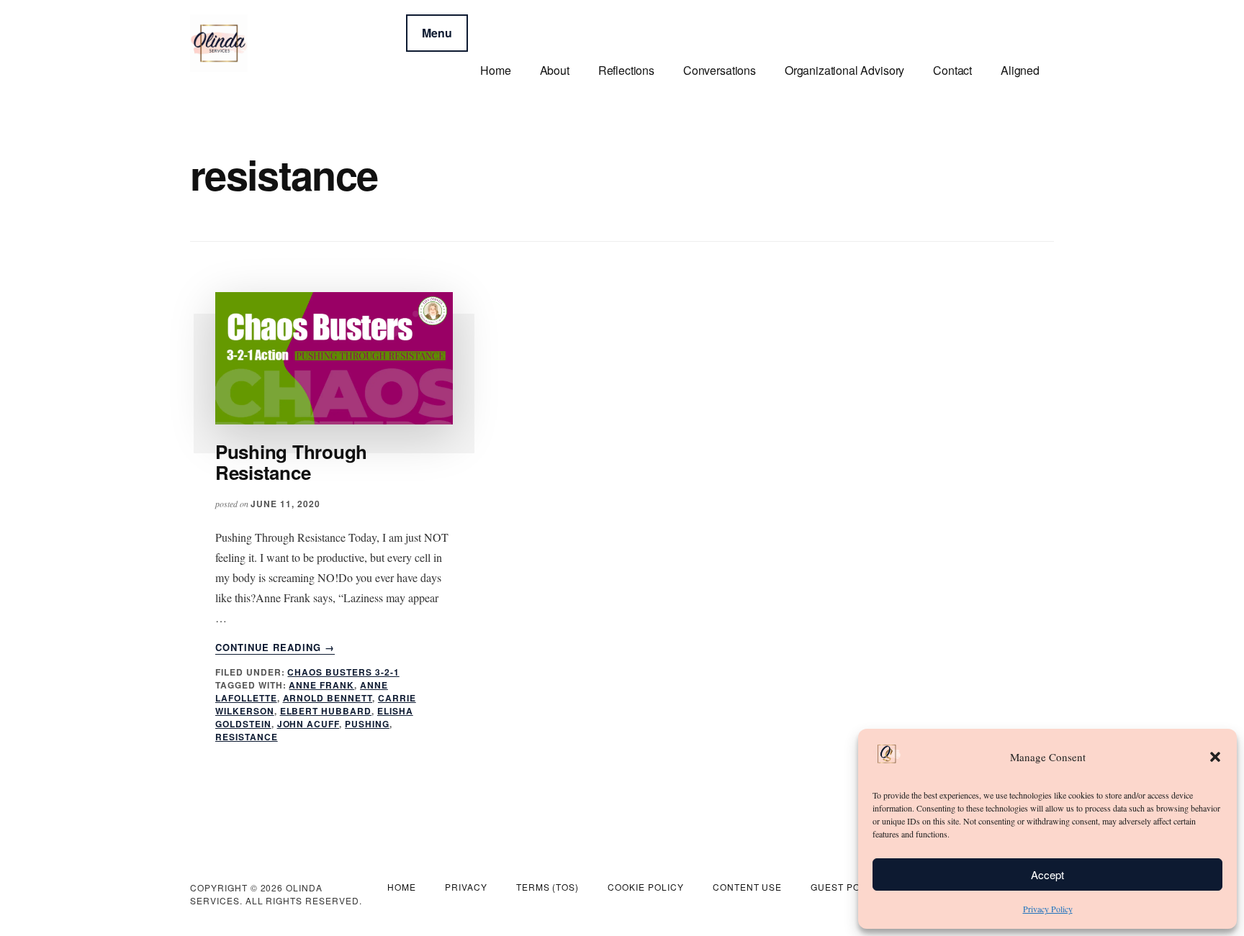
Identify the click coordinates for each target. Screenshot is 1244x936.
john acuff (308, 723)
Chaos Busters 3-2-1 (343, 671)
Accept (1047, 874)
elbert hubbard (325, 710)
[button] (1215, 757)
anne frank (321, 684)
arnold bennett (327, 697)
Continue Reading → (275, 647)
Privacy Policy (1048, 908)
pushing (367, 723)
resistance (246, 736)
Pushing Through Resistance (291, 462)
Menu (437, 32)
